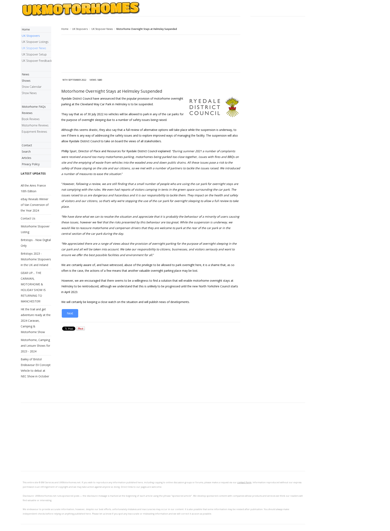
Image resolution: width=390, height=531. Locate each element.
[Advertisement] (150, 54)
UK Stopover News (102, 29)
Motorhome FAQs (34, 107)
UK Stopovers (80, 29)
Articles (26, 158)
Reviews (27, 113)
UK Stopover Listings (35, 42)
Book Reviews (31, 119)
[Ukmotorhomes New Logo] (163, 8)
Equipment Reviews (34, 132)
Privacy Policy (31, 164)
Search (26, 151)
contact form (244, 482)
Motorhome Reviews (35, 125)
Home (64, 29)
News (25, 74)
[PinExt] (80, 329)
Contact (27, 145)
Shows (26, 81)
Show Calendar (31, 87)
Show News (29, 93)
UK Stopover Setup (34, 54)
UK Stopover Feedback (36, 61)
